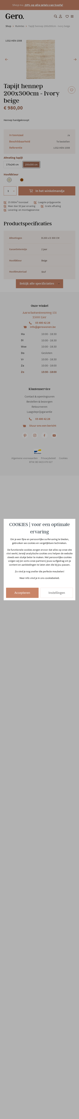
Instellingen (57, 593)
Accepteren (22, 593)
